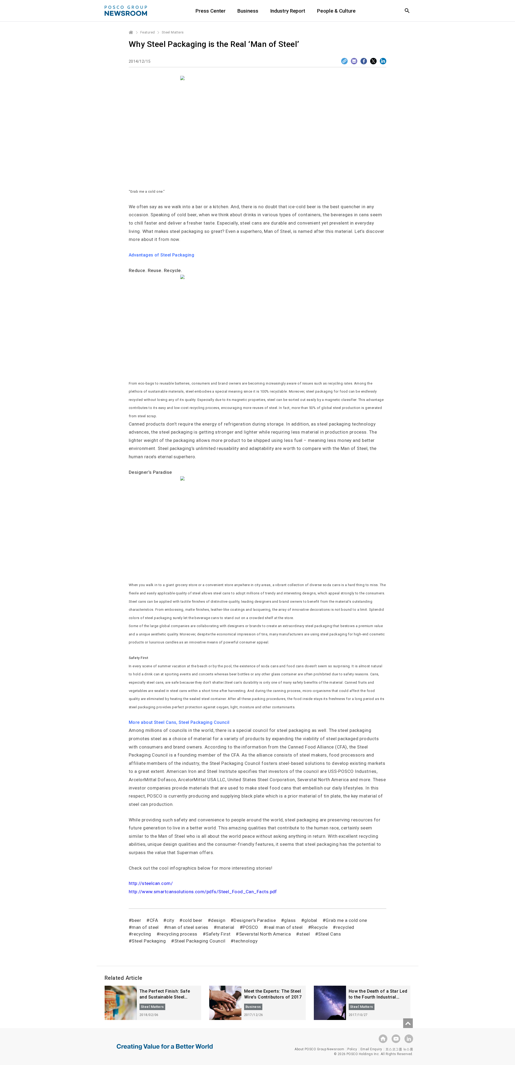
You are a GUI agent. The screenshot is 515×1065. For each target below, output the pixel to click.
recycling (141, 934)
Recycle (319, 927)
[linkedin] (408, 1038)
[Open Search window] (407, 11)
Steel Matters (173, 32)
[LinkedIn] (383, 61)
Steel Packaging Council (199, 941)
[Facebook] (363, 61)
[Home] (131, 32)
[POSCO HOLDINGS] (383, 1038)
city (170, 920)
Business (247, 11)
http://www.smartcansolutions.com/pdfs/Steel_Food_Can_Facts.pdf (203, 891)
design (218, 920)
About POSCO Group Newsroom (319, 1049)
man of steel (145, 927)
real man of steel (285, 927)
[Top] (408, 1023)
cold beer (193, 920)
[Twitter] (373, 61)
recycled (345, 927)
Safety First (218, 934)
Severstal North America (265, 934)
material (225, 927)
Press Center (211, 11)
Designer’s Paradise (255, 920)
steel (304, 934)
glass (290, 920)
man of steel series (187, 927)
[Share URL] (344, 61)
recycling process (178, 934)
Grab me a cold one (346, 920)
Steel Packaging (149, 941)
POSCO (250, 927)
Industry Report (288, 11)
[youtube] (396, 1038)
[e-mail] (354, 61)
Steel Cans (329, 934)
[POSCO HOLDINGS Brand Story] (164, 1050)
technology (246, 941)
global (310, 920)
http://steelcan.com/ (151, 883)
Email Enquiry (371, 1049)
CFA (154, 920)
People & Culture (336, 11)
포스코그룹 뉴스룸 (399, 1049)
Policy (352, 1049)
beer (136, 920)
